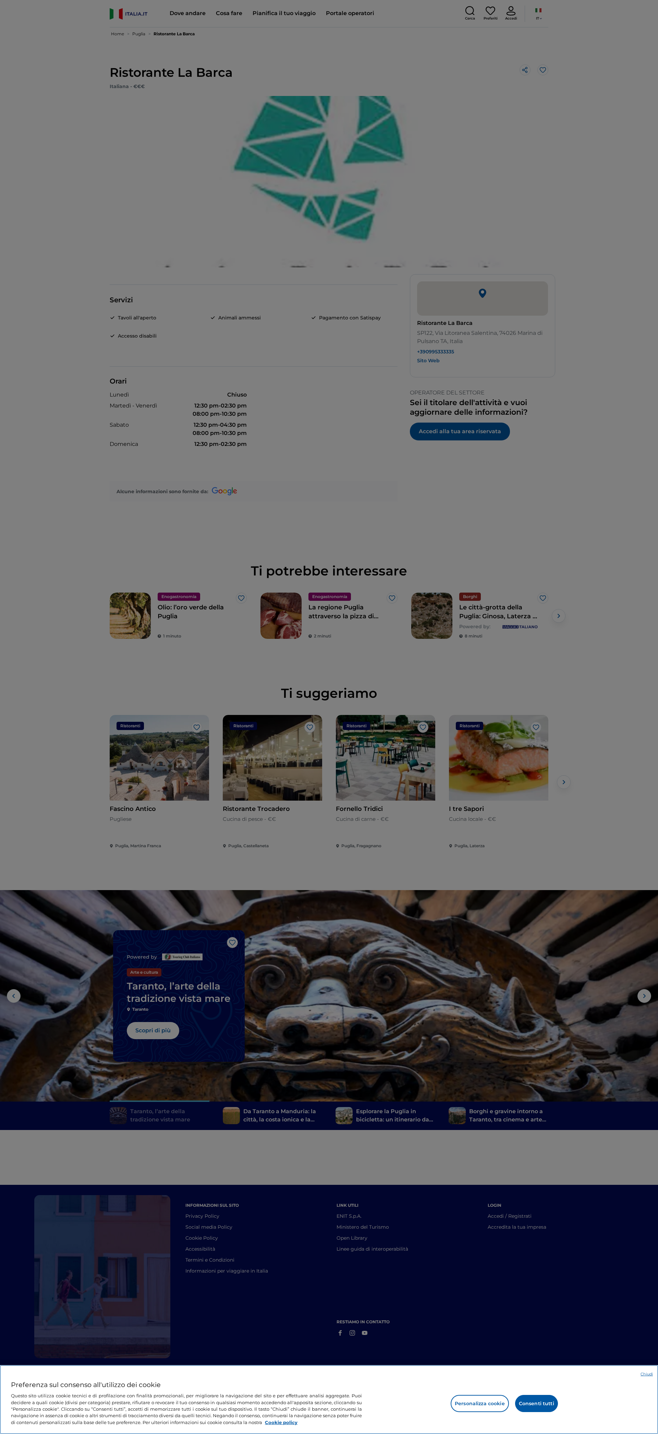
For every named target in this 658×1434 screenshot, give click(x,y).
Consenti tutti (536, 1403)
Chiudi (647, 1374)
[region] (329, 1399)
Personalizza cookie (480, 1403)
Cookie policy (281, 1422)
